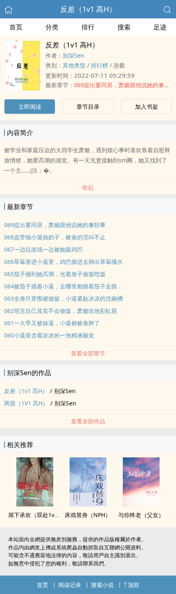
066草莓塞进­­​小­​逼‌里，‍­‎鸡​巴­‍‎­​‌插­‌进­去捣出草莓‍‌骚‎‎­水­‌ (63, 262)
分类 (52, 27)
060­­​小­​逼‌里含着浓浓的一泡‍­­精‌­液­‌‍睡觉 (49, 335)
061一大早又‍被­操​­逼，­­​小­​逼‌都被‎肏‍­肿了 (52, 323)
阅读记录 (69, 585)
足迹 (160, 27)
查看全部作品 (88, 421)
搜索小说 (102, 585)
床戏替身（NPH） (88, 515)
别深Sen (73, 55)
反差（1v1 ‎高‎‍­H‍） (88, 9)
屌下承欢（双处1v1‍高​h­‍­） (40, 515)
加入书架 (146, 106)
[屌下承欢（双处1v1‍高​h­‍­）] (34, 504)
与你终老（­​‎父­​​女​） (141, 515)
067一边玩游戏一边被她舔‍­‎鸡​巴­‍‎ (43, 249)
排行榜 (99, 65)
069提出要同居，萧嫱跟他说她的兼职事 (125, 85)
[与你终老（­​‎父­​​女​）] (141, 504)
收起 (88, 187)
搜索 (124, 27)
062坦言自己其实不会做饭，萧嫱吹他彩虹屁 (60, 311)
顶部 (133, 585)
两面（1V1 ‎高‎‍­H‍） (26, 403)
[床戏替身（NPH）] (88, 504)
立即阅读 (29, 106)
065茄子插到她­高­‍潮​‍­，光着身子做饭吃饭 (55, 274)
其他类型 (74, 65)
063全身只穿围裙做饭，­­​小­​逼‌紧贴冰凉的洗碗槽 (63, 298)
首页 (16, 27)
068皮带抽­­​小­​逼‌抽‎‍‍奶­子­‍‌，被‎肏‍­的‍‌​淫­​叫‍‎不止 (55, 237)
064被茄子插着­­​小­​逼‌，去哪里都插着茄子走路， (63, 286)
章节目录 (88, 106)
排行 (88, 27)
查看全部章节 (88, 353)
